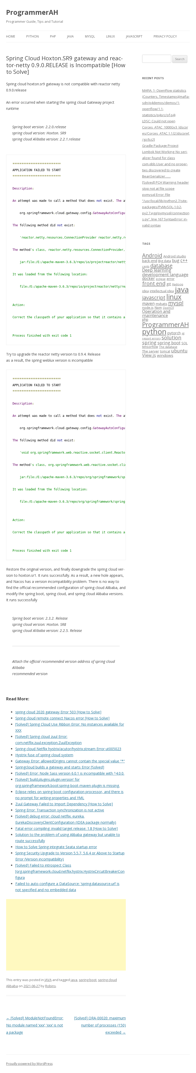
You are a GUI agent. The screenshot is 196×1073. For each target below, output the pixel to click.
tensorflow (150, 347)
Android (152, 255)
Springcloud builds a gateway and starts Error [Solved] (59, 767)
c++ (184, 260)
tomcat (165, 351)
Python (32, 36)
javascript (153, 297)
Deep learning (156, 270)
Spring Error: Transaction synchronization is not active (59, 810)
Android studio (174, 256)
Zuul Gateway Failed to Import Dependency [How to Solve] (64, 803)
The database (168, 347)
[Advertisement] (66, 935)
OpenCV (168, 308)
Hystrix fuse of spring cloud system (44, 754)
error (171, 278)
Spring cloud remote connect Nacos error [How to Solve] (62, 718)
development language (165, 274)
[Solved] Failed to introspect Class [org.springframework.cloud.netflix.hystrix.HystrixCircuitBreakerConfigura (70, 871)
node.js (148, 307)
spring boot (87, 979)
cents (145, 266)
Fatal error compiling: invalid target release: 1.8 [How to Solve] (66, 828)
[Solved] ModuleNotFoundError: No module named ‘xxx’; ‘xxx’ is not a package (34, 1025)
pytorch (174, 332)
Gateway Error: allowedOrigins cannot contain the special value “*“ (70, 761)
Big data (164, 260)
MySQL (90, 36)
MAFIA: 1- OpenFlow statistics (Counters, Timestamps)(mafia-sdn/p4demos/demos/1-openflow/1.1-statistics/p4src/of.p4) (166, 102)
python (154, 331)
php (145, 319)
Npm (158, 307)
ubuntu (179, 350)
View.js (149, 355)
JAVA (70, 36)
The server (150, 351)
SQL (184, 343)
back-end (149, 260)
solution (171, 337)
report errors (151, 338)
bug (175, 260)
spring (149, 342)
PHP (53, 36)
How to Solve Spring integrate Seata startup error (56, 846)
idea (145, 291)
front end (153, 283)
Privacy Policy (165, 36)
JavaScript (134, 36)
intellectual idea (162, 291)
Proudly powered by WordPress (29, 1064)
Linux (110, 36)
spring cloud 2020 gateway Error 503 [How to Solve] (58, 712)
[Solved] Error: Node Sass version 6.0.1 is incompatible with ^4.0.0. (69, 773)
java (74, 979)
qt (183, 333)
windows (165, 355)
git (168, 283)
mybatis (161, 304)
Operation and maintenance (156, 313)
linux (173, 296)
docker (148, 278)
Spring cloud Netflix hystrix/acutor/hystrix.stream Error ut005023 (68, 748)
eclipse (161, 279)
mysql (175, 302)
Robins (50, 986)
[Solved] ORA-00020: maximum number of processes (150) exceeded (100, 1025)
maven (148, 303)
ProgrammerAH (32, 12)
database (161, 265)
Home (10, 36)
